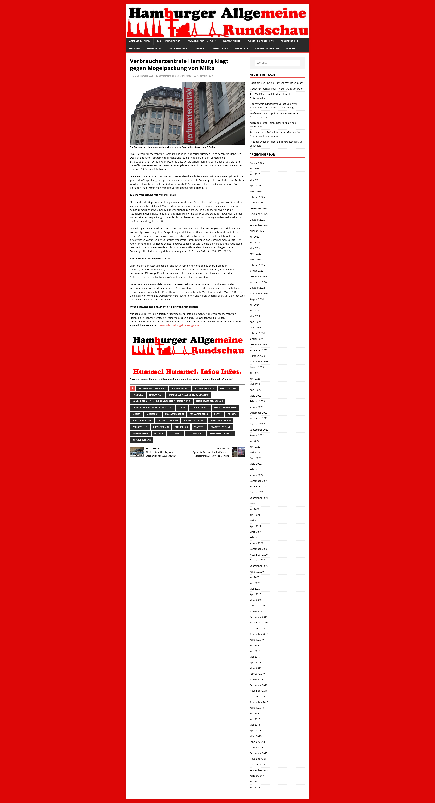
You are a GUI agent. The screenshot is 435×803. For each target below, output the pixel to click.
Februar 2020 (257, 605)
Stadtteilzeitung (221, 427)
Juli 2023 (254, 372)
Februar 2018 (257, 742)
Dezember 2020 (258, 548)
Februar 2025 (257, 265)
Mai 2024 (255, 316)
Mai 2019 (255, 656)
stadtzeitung (140, 433)
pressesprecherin (220, 420)
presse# (232, 414)
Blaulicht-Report (168, 41)
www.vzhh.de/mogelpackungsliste (179, 325)
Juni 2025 (255, 242)
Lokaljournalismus (225, 407)
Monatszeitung (199, 414)
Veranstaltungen (267, 48)
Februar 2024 (257, 333)
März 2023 (256, 395)
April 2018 (255, 730)
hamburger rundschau (209, 401)
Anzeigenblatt (180, 388)
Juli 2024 (254, 304)
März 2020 (256, 600)
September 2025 (259, 225)
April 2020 (255, 594)
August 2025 (257, 231)
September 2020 (259, 565)
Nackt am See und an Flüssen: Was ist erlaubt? (276, 82)
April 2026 (255, 185)
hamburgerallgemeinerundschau (175, 75)
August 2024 (257, 299)
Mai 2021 (255, 520)
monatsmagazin (174, 414)
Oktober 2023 (257, 355)
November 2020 (259, 554)
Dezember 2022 (258, 412)
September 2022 (259, 429)
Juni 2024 (255, 310)
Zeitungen (175, 433)
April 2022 (255, 458)
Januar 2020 (256, 611)
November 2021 (259, 486)
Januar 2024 (256, 338)
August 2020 (257, 571)
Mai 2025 (255, 248)
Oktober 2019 (257, 628)
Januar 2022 (256, 475)
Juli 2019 (254, 645)
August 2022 (257, 435)
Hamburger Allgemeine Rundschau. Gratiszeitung (161, 401)
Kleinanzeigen (177, 48)
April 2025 (255, 253)
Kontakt (200, 48)
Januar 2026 (256, 202)
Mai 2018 (255, 724)
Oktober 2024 (257, 287)
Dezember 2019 (258, 617)
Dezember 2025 (258, 208)
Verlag (290, 48)
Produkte (241, 48)
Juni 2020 (255, 583)
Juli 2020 (254, 577)
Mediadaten (220, 48)
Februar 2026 (257, 197)
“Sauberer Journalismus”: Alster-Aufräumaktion (276, 88)
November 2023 (259, 350)
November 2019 (259, 622)
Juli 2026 (254, 168)
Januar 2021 (256, 543)
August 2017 (257, 776)
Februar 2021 (257, 537)
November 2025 (259, 214)
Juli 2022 (254, 441)
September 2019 (259, 634)
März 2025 (256, 259)
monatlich (152, 414)
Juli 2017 (254, 781)
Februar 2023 (257, 401)
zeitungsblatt (195, 433)
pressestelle (140, 427)
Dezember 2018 (258, 685)
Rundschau (181, 427)
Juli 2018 (254, 713)
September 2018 (259, 702)
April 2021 (255, 526)
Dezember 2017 (258, 753)
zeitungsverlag (142, 440)
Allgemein (202, 75)
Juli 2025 (254, 236)
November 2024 (259, 282)
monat (136, 414)
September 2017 (259, 770)
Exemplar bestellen (260, 41)
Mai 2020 (255, 588)
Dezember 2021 (258, 480)
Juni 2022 (255, 446)
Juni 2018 (255, 719)
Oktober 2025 (257, 219)
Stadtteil (199, 427)
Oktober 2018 (257, 696)
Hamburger (155, 394)
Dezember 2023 (258, 344)
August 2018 (257, 707)
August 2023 (257, 367)
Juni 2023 (255, 378)
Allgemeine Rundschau (152, 388)
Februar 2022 (257, 469)
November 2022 (259, 418)
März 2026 (256, 191)
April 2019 (255, 662)
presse (218, 414)
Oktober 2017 (257, 764)
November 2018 (259, 690)
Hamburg (138, 394)
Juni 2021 (255, 514)
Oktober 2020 (257, 560)
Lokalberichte (199, 407)
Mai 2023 (255, 384)
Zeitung (158, 433)
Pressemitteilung (194, 420)
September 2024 (259, 293)
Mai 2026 (255, 180)
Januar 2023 (256, 407)
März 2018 (256, 736)
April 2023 (255, 389)
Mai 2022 (255, 452)
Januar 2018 (256, 747)
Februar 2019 (257, 673)
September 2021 (259, 497)
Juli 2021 (254, 509)
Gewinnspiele (289, 41)
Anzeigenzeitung (204, 388)
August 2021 (257, 503)
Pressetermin (161, 427)
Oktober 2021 (257, 492)
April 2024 (255, 321)
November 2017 (259, 759)
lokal (181, 407)
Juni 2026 (255, 174)
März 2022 (256, 463)
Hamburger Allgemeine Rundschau (188, 394)
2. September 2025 (144, 75)
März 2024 (256, 327)
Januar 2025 (256, 270)
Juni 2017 (255, 787)
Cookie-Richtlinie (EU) (201, 41)
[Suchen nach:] (277, 63)
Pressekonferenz (168, 420)
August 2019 (257, 639)
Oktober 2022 (257, 424)
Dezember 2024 (258, 276)
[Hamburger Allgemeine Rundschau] (217, 35)
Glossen (134, 48)
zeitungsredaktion (221, 433)
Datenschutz (231, 41)
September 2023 (259, 361)
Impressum (154, 48)
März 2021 (256, 531)
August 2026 (257, 163)
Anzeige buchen (139, 41)
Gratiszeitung (228, 388)
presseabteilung (142, 420)
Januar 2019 (256, 679)
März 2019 (256, 668)
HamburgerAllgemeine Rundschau (152, 407)
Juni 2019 (255, 651)
